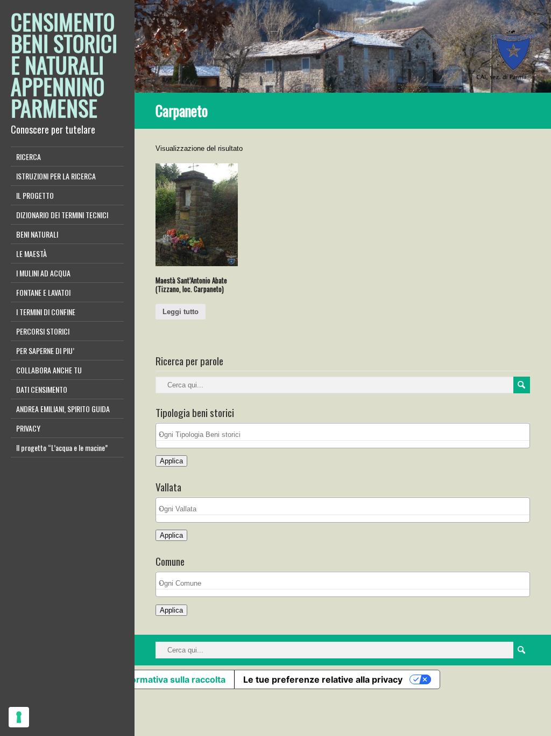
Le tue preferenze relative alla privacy (322, 679)
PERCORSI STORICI (42, 331)
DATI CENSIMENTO (41, 389)
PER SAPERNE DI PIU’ (45, 350)
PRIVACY (28, 428)
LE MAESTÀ (31, 253)
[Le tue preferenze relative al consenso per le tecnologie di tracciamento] (19, 717)
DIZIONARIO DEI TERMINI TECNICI (62, 214)
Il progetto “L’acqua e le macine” (62, 447)
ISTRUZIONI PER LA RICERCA (56, 176)
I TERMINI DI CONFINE (45, 311)
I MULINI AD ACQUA (43, 273)
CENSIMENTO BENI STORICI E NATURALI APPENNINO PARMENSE (64, 64)
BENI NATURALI (37, 234)
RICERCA (28, 156)
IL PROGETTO (35, 195)
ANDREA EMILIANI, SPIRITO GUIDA (63, 408)
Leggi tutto (181, 312)
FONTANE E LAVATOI (43, 292)
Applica (171, 461)
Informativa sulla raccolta (172, 679)
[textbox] (346, 435)
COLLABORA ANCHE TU (49, 370)
